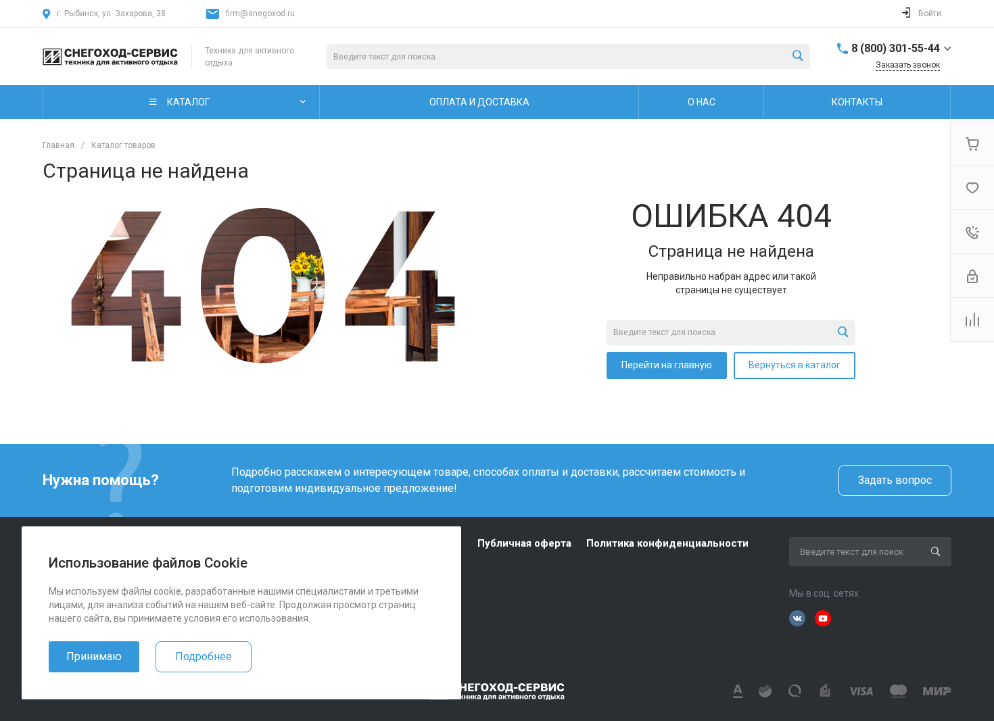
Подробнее (203, 656)
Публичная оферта (524, 543)
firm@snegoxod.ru (260, 13)
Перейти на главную (666, 364)
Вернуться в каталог (795, 364)
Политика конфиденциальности (667, 543)
